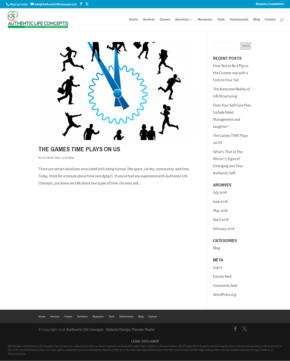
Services (149, 19)
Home (133, 19)
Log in (217, 267)
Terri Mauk (47, 157)
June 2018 (220, 202)
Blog (256, 19)
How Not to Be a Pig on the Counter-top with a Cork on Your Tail (230, 73)
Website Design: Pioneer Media (130, 330)
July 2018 (220, 193)
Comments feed (225, 286)
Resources (205, 19)
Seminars (182, 19)
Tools (221, 19)
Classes (165, 19)
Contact (270, 19)
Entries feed (222, 277)
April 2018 (221, 220)
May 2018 (220, 211)
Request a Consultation (270, 4)
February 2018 (224, 229)
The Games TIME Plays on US (79, 149)
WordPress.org (224, 295)
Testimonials (239, 19)
